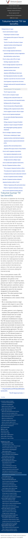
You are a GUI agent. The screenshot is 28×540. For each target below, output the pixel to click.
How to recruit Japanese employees (11, 114)
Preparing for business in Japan (11, 34)
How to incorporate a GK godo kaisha (13, 106)
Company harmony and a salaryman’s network (15, 173)
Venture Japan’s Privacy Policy (6, 436)
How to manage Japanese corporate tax (12, 64)
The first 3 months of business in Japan (13, 42)
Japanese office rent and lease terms (13, 145)
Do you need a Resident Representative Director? (13, 118)
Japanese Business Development (14, 15)
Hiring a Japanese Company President (13, 122)
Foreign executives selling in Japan (12, 159)
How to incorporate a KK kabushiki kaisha (14, 100)
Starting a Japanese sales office (11, 61)
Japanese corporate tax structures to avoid (14, 78)
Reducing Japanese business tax (11, 67)
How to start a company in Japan (11, 94)
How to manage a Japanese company (12, 132)
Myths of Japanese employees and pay (13, 187)
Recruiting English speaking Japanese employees (13, 128)
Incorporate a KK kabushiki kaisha (8, 402)
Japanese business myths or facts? (11, 182)
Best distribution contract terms (12, 56)
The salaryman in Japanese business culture (14, 171)
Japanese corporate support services (9, 422)
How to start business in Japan (10, 31)
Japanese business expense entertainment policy (14, 142)
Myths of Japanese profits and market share (14, 185)
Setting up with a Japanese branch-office (14, 108)
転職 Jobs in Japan (14, 17)
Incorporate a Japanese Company (14, 8)
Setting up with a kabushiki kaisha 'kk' (13, 97)
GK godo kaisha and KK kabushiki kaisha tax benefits (15, 85)
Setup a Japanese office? (10, 47)
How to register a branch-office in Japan (14, 111)
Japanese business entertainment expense (14, 138)
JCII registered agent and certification (9, 420)
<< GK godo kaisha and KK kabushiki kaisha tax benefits (12, 390)
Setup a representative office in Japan (9, 408)
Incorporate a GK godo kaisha (7, 404)
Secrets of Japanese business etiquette (12, 179)
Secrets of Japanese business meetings (13, 176)
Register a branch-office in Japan (8, 406)
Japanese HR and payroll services (8, 416)
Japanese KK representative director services (10, 411)
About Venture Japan (5, 431)
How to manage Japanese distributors (12, 50)
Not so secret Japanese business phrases (13, 190)
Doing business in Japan (7, 29)
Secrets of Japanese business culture (12, 165)
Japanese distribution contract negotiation (14, 53)
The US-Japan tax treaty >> (16, 393)
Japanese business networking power (13, 45)
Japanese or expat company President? (13, 124)
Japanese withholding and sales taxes (13, 73)
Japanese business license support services (10, 423)
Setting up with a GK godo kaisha (12, 103)
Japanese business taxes (10, 70)
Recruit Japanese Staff (14, 13)
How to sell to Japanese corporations (12, 151)
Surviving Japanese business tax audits (13, 75)
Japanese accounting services (7, 418)
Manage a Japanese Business (14, 10)
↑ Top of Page (3, 397)
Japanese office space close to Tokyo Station (15, 148)
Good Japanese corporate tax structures (14, 81)
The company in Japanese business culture (14, 168)
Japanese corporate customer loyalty (13, 157)
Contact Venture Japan (14, 5)
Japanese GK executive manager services (10, 413)
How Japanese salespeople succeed (12, 154)
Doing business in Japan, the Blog (7, 438)
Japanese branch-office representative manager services (12, 414)
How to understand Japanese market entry (13, 162)
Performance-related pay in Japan (12, 135)
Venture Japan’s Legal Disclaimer (7, 434)
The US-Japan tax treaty (10, 92)
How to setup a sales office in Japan (11, 59)
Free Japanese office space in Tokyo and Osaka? (13, 38)
